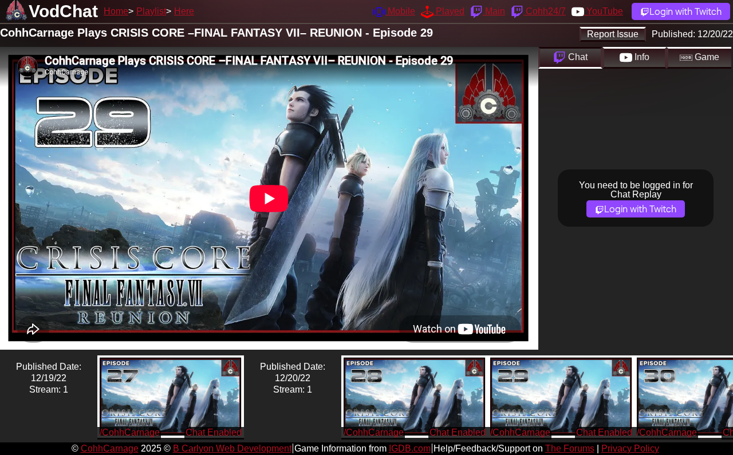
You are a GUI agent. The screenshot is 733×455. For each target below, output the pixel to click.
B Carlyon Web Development (232, 448)
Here (184, 11)
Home (116, 11)
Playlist (151, 11)
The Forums (569, 448)
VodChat (63, 11)
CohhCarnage (110, 448)
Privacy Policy (630, 448)
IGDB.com (410, 448)
